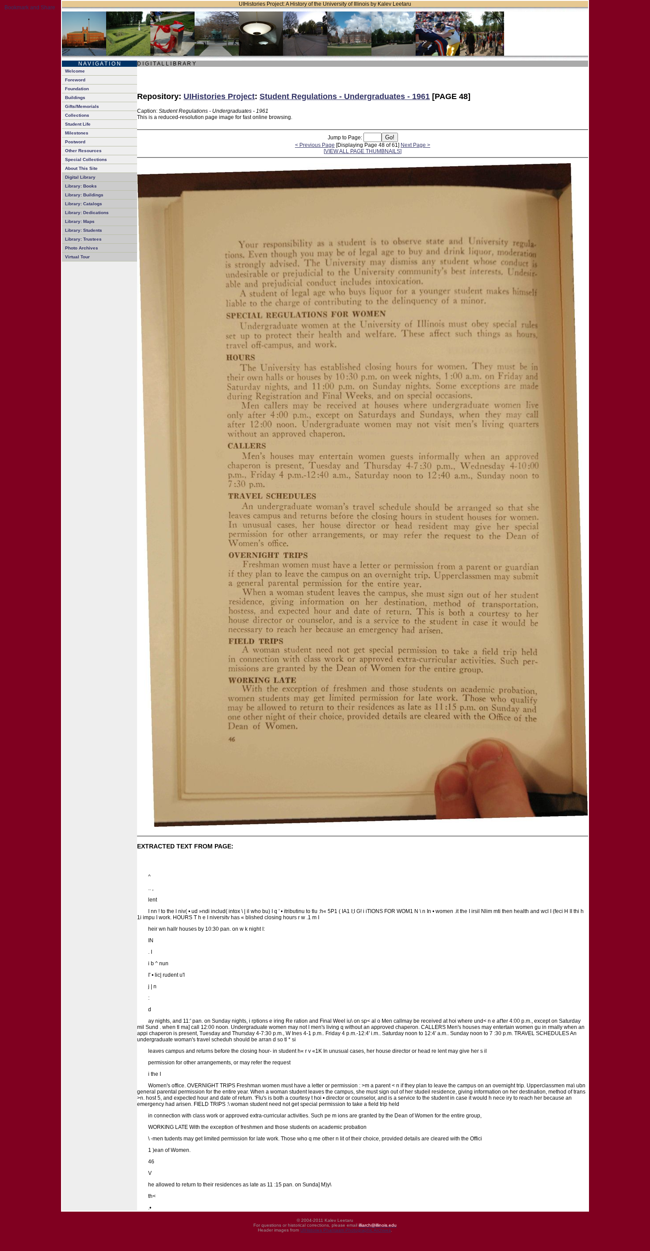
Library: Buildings (84, 194)
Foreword (75, 79)
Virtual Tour (77, 256)
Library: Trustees (83, 239)
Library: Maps (80, 221)
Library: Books (81, 186)
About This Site (81, 168)
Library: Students (83, 230)
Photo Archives (81, 248)
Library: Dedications (87, 212)
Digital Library (80, 177)
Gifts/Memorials (82, 106)
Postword (75, 141)
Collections (77, 115)
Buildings (75, 97)
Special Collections (86, 159)
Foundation (77, 88)
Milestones (76, 132)
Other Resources (83, 150)
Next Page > (415, 145)
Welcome (75, 71)
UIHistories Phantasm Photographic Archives (345, 1230)
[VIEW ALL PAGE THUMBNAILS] (362, 151)
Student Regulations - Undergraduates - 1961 (345, 96)
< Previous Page (315, 145)
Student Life (78, 124)
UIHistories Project (219, 96)
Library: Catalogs (83, 203)
